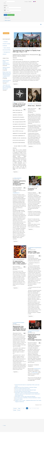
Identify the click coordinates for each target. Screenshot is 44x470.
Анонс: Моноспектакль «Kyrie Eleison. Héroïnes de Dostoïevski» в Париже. (28, 397)
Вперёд (14, 410)
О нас (4, 425)
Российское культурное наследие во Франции (6, 43)
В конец (18, 410)
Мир (15, 102)
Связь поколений (17, 178)
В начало (15, 408)
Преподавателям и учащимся (6, 53)
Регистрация (10, 14)
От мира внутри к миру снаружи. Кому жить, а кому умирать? (19, 262)
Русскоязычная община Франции (21, 48)
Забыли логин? (7, 17)
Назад (19, 408)
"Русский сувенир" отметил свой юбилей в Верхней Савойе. (25, 389)
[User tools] (39, 55)
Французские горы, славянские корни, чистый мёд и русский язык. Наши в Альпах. (19, 328)
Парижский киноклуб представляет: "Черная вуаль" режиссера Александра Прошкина (34, 337)
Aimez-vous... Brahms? (34, 105)
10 (37, 408)
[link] (37, 368)
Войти (5, 14)
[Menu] (40, 24)
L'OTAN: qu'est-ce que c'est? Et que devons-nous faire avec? (19, 105)
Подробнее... (15, 83)
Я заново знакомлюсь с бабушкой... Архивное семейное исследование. (19, 183)
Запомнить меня (8, 12)
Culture (31, 103)
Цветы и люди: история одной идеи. (34, 252)
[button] (29, 95)
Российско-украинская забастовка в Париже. (23, 391)
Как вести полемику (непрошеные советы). (22, 388)
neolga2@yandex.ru (16, 192)
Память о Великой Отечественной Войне (6, 48)
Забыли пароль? (7, 20)
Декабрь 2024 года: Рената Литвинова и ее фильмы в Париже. (26, 387)
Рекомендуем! (6, 33)
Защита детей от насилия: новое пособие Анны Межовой (25, 396)
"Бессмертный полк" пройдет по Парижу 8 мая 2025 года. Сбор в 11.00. (26, 51)
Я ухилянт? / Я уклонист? (32, 189)
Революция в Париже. (19, 399)
